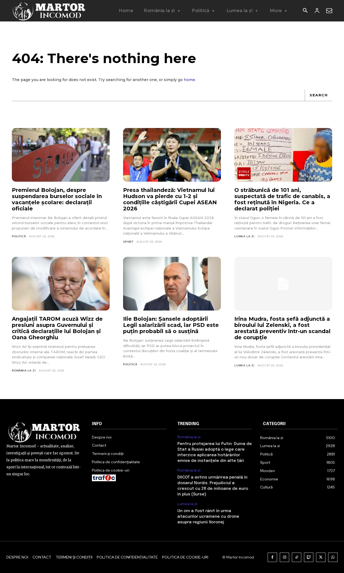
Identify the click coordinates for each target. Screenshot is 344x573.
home (189, 79)
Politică (19, 236)
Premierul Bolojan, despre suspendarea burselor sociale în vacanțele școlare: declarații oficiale (57, 199)
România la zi (23, 370)
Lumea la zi (244, 236)
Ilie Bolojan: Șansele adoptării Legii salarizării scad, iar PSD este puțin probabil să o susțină (171, 325)
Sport (128, 241)
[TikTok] (296, 557)
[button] (305, 11)
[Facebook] (272, 557)
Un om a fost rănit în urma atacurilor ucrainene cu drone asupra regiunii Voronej (208, 516)
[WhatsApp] (333, 557)
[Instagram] (284, 557)
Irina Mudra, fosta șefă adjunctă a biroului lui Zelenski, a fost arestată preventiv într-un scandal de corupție (282, 328)
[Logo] (49, 10)
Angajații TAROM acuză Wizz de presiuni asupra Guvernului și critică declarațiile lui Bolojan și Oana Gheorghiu (57, 328)
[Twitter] (320, 557)
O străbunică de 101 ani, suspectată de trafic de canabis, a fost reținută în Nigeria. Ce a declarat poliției (282, 199)
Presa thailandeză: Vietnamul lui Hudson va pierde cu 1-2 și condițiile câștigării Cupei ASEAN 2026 (170, 199)
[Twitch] (308, 557)
